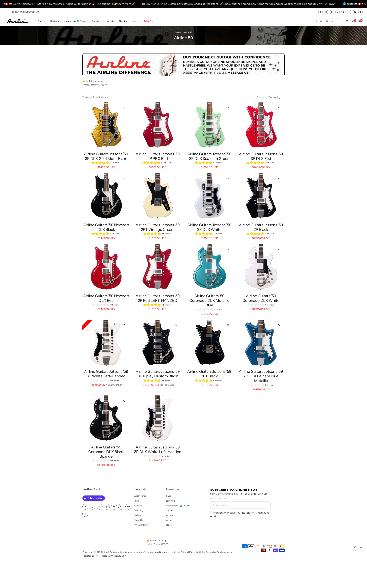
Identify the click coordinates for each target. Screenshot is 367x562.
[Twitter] (332, 12)
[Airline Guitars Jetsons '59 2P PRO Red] (157, 126)
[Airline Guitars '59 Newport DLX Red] (106, 267)
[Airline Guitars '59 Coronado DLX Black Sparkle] (106, 419)
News (136, 500)
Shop (168, 495)
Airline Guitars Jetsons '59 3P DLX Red (261, 156)
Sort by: (261, 97)
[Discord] (355, 12)
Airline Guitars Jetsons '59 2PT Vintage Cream (158, 227)
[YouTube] (343, 12)
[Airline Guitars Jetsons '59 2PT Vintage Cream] (157, 196)
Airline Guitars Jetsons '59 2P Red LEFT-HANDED (158, 298)
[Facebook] (320, 12)
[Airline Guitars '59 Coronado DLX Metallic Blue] (209, 267)
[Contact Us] (183, 75)
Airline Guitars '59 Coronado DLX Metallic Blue (209, 300)
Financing (138, 510)
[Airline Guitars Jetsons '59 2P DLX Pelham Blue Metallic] (261, 343)
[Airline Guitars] (17, 21)
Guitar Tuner (139, 495)
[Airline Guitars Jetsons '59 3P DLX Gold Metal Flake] (106, 126)
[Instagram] (326, 12)
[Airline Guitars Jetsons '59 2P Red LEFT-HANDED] (157, 267)
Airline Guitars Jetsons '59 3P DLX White (209, 227)
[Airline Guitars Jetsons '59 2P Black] (261, 196)
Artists (169, 515)
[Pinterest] (349, 12)
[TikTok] (337, 12)
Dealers (137, 515)
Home (178, 32)
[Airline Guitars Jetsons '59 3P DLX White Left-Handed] (157, 419)
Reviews (137, 505)
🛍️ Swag (170, 500)
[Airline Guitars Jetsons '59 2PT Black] (209, 343)
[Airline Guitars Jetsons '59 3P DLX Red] (261, 126)
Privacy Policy (140, 524)
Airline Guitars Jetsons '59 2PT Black (209, 373)
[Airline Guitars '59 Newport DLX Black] (106, 196)
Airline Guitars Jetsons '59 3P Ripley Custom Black (158, 373)
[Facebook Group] (360, 12)
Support (170, 510)
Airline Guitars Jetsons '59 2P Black (261, 227)
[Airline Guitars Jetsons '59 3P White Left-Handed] (106, 343)
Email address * (219, 498)
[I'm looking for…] (317, 21)
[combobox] (328, 21)
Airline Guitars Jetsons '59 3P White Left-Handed (106, 373)
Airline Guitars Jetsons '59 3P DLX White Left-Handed (157, 449)
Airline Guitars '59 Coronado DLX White (260, 298)
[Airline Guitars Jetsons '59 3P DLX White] (209, 196)
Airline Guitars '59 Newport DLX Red (106, 298)
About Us (138, 520)
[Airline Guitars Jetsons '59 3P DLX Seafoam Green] (209, 126)
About (169, 520)
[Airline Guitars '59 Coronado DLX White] (261, 267)
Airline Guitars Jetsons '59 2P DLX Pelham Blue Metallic (261, 376)
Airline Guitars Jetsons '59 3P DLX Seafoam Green (209, 156)
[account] (347, 21)
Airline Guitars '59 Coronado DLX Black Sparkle (106, 452)
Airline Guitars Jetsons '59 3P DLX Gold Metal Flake (106, 156)
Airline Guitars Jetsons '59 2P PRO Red (158, 156)
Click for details (33, 13)
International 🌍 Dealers (178, 505)
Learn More (81, 3)
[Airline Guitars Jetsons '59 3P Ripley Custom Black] (157, 343)
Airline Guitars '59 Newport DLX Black (106, 227)
